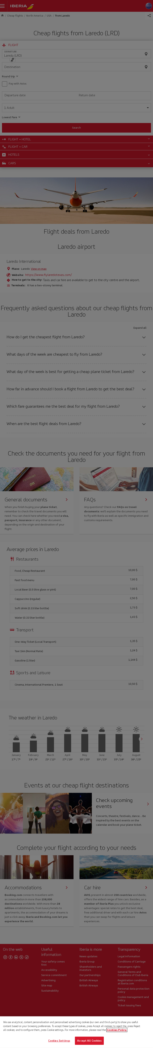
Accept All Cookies (89, 1040)
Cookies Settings (59, 1040)
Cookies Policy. (117, 1030)
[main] (76, 1032)
